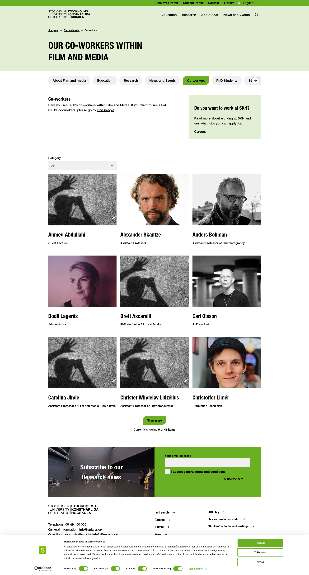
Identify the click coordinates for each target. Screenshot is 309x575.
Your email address (178, 455)
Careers (200, 131)
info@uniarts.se (90, 529)
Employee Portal (166, 3)
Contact (213, 3)
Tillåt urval (260, 552)
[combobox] (248, 3)
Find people (105, 110)
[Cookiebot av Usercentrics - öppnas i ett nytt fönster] (43, 568)
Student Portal (193, 3)
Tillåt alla (260, 543)
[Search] (256, 15)
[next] (255, 80)
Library (229, 3)
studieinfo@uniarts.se (101, 534)
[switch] (115, 568)
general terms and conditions (204, 471)
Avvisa (260, 562)
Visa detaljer (196, 568)
